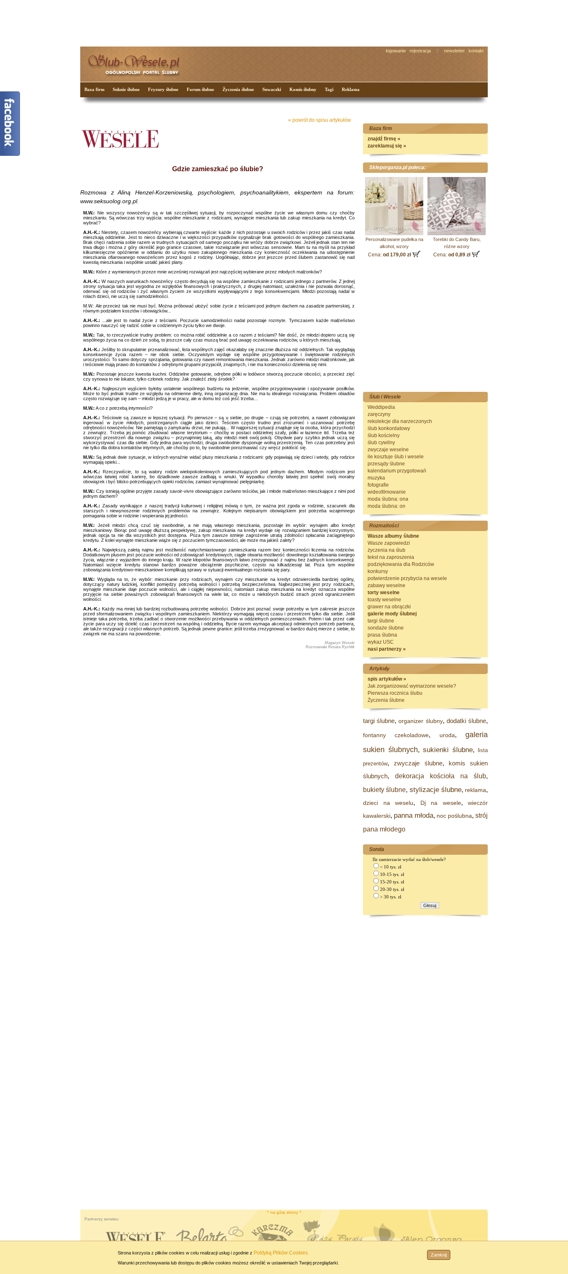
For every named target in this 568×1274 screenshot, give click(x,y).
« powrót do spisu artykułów (319, 120)
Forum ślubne (200, 89)
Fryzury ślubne (163, 89)
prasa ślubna (382, 635)
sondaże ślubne (386, 628)
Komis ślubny (302, 89)
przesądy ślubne (386, 464)
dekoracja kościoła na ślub (440, 776)
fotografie (378, 485)
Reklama (351, 89)
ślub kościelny (384, 435)
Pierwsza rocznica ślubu (395, 693)
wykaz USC (381, 642)
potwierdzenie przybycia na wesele (407, 578)
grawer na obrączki (389, 607)
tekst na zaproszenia (391, 557)
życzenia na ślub (386, 550)
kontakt (476, 50)
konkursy (378, 571)
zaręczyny (379, 414)
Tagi (329, 89)
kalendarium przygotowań (397, 471)
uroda (447, 735)
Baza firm (94, 89)
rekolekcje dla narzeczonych (400, 421)
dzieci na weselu (388, 802)
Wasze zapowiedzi (389, 543)
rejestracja (420, 50)
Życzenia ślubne (238, 89)
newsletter (454, 50)
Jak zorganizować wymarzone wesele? (412, 686)
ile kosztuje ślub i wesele (396, 457)
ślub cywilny (381, 442)
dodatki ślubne (466, 720)
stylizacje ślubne (436, 790)
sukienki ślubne (448, 750)
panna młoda (413, 815)
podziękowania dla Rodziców (401, 564)
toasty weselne (384, 600)
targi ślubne (381, 621)
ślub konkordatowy (389, 428)
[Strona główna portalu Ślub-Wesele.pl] (138, 62)
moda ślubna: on (386, 506)
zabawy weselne (386, 585)
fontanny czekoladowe (396, 735)
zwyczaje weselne (388, 450)
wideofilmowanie (387, 492)
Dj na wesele (440, 802)
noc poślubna (454, 815)
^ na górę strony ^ (284, 1212)
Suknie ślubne (126, 89)
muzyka (376, 478)
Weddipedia (381, 407)
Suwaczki (271, 89)
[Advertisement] (236, 22)
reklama (475, 790)
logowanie (396, 50)
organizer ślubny (420, 721)
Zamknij (439, 1254)
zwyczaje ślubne (418, 763)
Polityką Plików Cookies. (281, 1253)
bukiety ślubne (384, 789)
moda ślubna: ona (388, 499)
